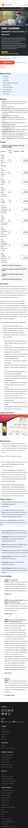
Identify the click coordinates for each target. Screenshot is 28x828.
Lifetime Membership (7, 790)
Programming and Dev (8, 807)
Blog (2, 774)
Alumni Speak (5, 731)
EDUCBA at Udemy (7, 767)
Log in (3, 736)
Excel (3, 809)
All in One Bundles (6, 793)
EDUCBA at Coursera (7, 764)
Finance (3, 802)
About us (4, 729)
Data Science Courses (15, 8)
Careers (3, 745)
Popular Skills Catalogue (8, 781)
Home (2, 8)
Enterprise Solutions (7, 755)
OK (26, 817)
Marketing (4, 812)
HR (2, 814)
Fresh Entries (5, 800)
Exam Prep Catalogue (7, 783)
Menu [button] (24, 4)
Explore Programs (6, 757)
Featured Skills (5, 795)
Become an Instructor (7, 748)
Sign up (3, 738)
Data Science (7, 8)
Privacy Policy (20, 825)
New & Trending (6, 797)
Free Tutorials (5, 762)
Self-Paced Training (7, 776)
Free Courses (5, 759)
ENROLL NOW (7, 62)
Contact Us (4, 734)
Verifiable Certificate (7, 778)
